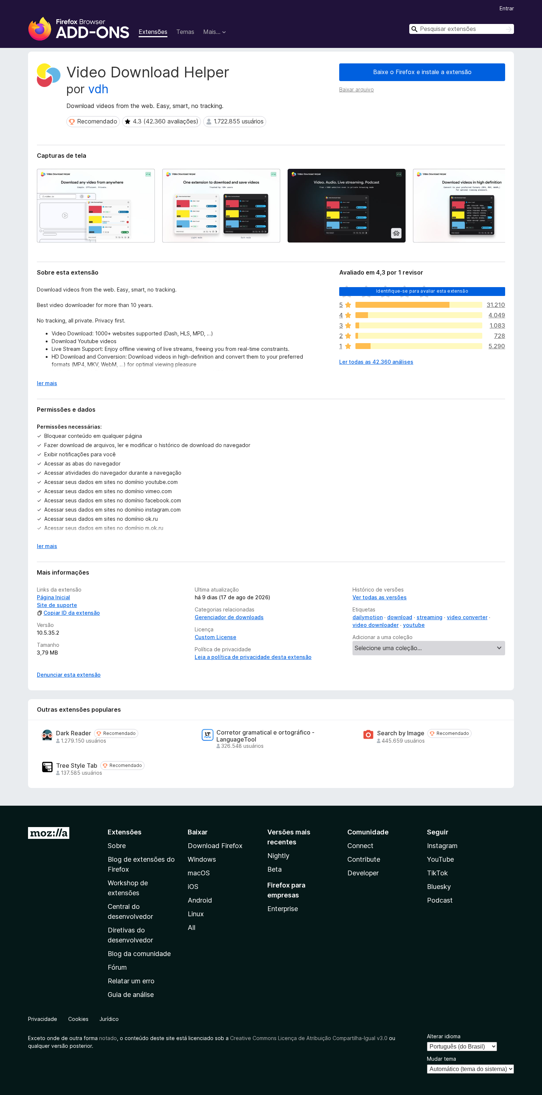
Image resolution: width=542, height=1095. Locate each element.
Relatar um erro (131, 981)
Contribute (363, 859)
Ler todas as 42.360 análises (376, 362)
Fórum (117, 967)
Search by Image (400, 733)
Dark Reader (73, 733)
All (191, 927)
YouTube (440, 859)
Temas (185, 31)
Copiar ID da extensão (72, 613)
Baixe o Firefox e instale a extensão (422, 72)
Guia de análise (131, 994)
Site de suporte (57, 605)
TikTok (437, 873)
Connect (360, 846)
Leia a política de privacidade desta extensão (253, 657)
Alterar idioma (444, 1036)
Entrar (507, 8)
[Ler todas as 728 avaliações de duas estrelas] (418, 336)
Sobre (117, 846)
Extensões (153, 31)
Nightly (278, 855)
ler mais (47, 383)
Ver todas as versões (379, 597)
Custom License (215, 637)
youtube (414, 625)
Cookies (78, 1019)
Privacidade (42, 1019)
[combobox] (461, 29)
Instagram (442, 846)
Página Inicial (53, 597)
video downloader (375, 625)
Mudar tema (441, 1059)
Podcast (440, 900)
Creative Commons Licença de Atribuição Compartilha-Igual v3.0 (309, 1038)
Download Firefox (215, 846)
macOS (199, 873)
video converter (467, 617)
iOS (193, 886)
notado (108, 1038)
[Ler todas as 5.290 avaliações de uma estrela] (418, 346)
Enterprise (282, 909)
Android (200, 900)
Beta (274, 869)
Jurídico (109, 1019)
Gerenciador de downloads (229, 617)
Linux (196, 914)
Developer (363, 873)
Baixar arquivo (356, 89)
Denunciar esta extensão (69, 675)
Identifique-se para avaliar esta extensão (422, 291)
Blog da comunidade (139, 954)
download (399, 617)
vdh (98, 89)
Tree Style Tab (76, 765)
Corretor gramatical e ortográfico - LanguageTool (265, 736)
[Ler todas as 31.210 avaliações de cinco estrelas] (418, 305)
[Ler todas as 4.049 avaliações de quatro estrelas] (418, 315)
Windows (202, 859)
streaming (429, 617)
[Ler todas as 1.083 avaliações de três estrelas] (418, 325)
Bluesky (439, 886)
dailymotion (367, 617)
